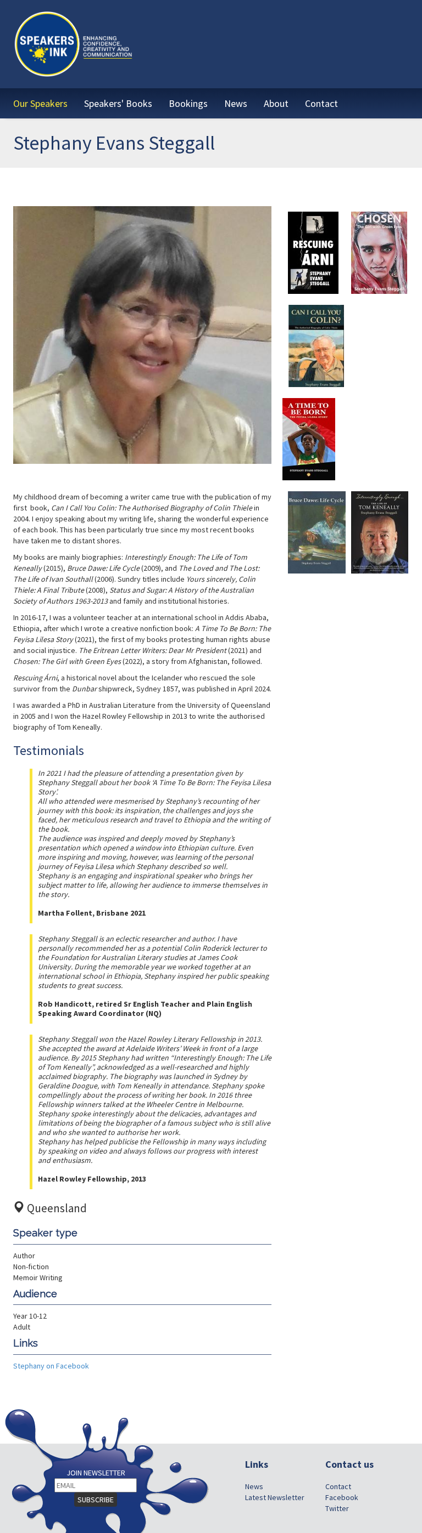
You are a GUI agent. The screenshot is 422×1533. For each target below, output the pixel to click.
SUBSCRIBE (95, 1499)
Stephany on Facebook (51, 1366)
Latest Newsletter (274, 1497)
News (254, 1486)
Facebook (341, 1497)
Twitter (337, 1508)
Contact (338, 1486)
